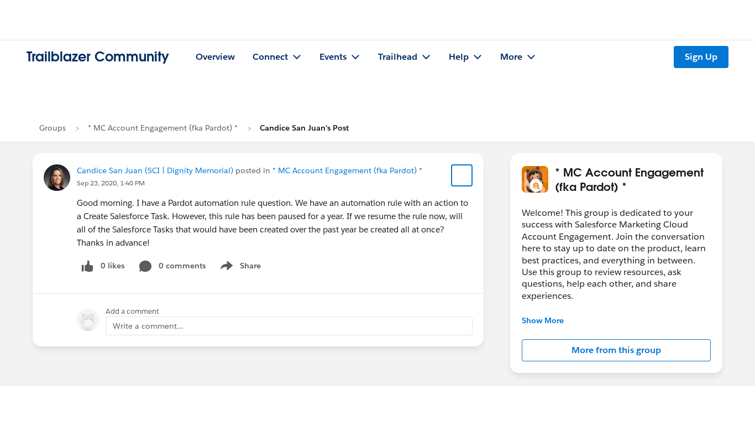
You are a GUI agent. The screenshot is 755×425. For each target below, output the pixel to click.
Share (239, 268)
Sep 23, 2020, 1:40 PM (111, 183)
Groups (52, 128)
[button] (616, 350)
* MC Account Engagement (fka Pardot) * (163, 128)
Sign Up (701, 57)
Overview (215, 57)
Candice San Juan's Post (304, 128)
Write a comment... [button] (148, 326)
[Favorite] (462, 175)
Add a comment (132, 311)
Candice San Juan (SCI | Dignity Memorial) (155, 170)
